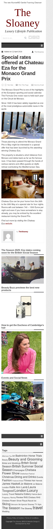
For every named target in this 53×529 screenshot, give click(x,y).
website (8, 223)
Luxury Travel (8, 494)
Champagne (18, 470)
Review (19, 497)
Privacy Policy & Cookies (15, 518)
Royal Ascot (27, 500)
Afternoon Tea (7, 456)
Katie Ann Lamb (18, 487)
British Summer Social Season (22, 468)
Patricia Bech (37, 494)
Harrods (39, 480)
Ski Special (22, 504)
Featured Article (17, 481)
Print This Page (24, 85)
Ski (35, 500)
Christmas (8, 477)
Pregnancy (6, 497)
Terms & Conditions (32, 518)
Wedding (5, 511)
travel (38, 507)
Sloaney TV (32, 504)
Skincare (14, 504)
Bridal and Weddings (11, 463)
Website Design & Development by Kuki (27, 522)
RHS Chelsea (30, 497)
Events (40, 476)
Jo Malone (26, 483)
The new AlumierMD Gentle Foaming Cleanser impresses (23, 3)
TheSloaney (39, 52)
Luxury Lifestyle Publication (23, 31)
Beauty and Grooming (25, 459)
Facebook (34, 37)
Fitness (27, 480)
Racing (13, 497)
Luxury (32, 490)
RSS (37, 37)
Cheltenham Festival (27, 474)
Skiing (6, 504)
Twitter (30, 37)
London (20, 490)
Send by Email (39, 85)
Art (13, 455)
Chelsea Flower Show (19, 471)
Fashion (7, 480)
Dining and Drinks (25, 477)
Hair (33, 480)
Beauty (5, 459)
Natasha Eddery (23, 494)
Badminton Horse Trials (29, 455)
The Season (11, 507)
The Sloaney (23, 17)
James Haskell (11, 484)
